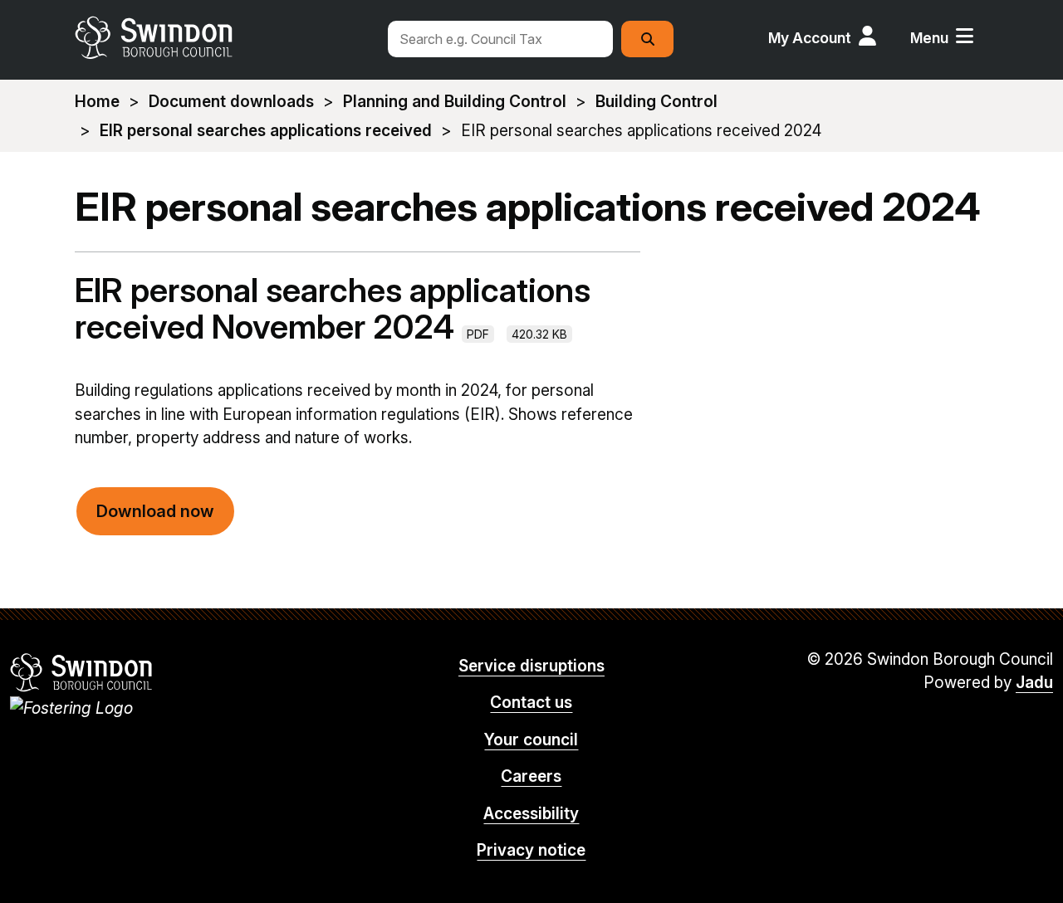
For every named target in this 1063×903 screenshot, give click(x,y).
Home (97, 101)
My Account (809, 37)
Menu (929, 37)
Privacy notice (531, 850)
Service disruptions (531, 666)
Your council (531, 739)
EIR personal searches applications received (266, 130)
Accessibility (531, 813)
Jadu (1034, 682)
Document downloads (231, 101)
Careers (531, 776)
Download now (155, 511)
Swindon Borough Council (82, 672)
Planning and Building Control (454, 101)
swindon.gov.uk (222, 37)
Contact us (531, 702)
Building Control (656, 101)
